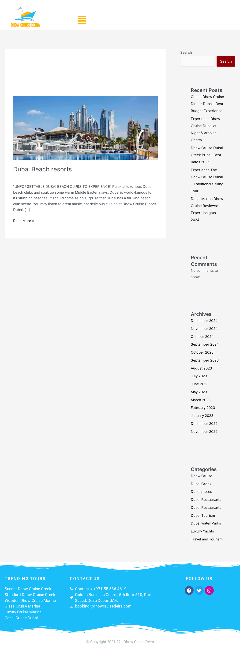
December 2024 (204, 320)
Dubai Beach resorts (42, 169)
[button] (81, 20)
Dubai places (201, 491)
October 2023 (202, 352)
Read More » (23, 220)
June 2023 (200, 384)
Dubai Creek (201, 484)
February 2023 (203, 407)
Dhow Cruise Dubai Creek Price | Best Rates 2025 (207, 155)
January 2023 (202, 415)
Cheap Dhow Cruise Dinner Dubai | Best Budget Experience (207, 103)
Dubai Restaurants (206, 499)
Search (186, 52)
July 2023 (199, 376)
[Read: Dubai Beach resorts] (85, 127)
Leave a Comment (28, 177)
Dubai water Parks (206, 523)
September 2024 (205, 344)
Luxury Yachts (202, 531)
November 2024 (204, 328)
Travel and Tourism (62, 177)
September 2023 (205, 360)
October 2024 (202, 336)
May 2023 (199, 392)
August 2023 (201, 368)
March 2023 (201, 400)
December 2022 (204, 423)
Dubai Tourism (203, 515)
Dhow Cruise (201, 476)
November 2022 (204, 431)
